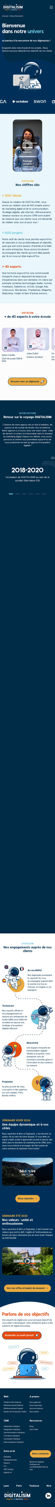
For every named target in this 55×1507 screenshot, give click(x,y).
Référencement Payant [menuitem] (13, 1408)
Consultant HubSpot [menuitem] (12, 1439)
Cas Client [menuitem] (34, 1429)
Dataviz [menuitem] (7, 1463)
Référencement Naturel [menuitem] (13, 1405)
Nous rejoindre (26, 1198)
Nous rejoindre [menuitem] (36, 1405)
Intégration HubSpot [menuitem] (12, 1429)
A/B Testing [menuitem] (8, 1469)
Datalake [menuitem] (7, 1457)
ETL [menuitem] (5, 1466)
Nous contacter (40, 1453)
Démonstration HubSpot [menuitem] (14, 1442)
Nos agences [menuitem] (35, 1402)
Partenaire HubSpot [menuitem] (12, 1426)
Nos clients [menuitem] (34, 1412)
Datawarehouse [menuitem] (10, 1460)
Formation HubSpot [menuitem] (12, 1436)
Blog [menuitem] (31, 1426)
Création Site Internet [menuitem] (12, 1402)
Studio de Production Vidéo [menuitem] (15, 1412)
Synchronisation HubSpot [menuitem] (14, 1432)
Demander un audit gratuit (19, 1335)
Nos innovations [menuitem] (36, 1408)
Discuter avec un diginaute (25, 381)
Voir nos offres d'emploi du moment (26, 1288)
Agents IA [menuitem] (8, 1472)
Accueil (5, 16)
